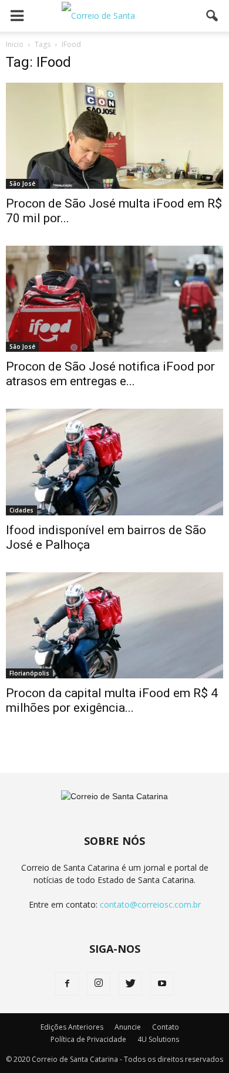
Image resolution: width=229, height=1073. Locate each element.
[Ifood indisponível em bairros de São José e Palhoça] (114, 462)
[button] (212, 16)
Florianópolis (29, 673)
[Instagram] (98, 984)
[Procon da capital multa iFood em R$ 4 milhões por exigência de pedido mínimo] (114, 625)
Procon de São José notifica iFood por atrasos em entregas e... (110, 373)
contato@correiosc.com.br (150, 904)
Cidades (21, 510)
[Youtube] (162, 984)
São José (22, 183)
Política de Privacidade (88, 1039)
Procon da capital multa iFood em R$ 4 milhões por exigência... (112, 700)
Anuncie (127, 1027)
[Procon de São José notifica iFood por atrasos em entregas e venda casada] (114, 299)
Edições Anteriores (72, 1027)
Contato (165, 1027)
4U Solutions (158, 1039)
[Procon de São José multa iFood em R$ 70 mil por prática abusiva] (114, 136)
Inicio (14, 44)
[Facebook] (67, 984)
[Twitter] (130, 984)
